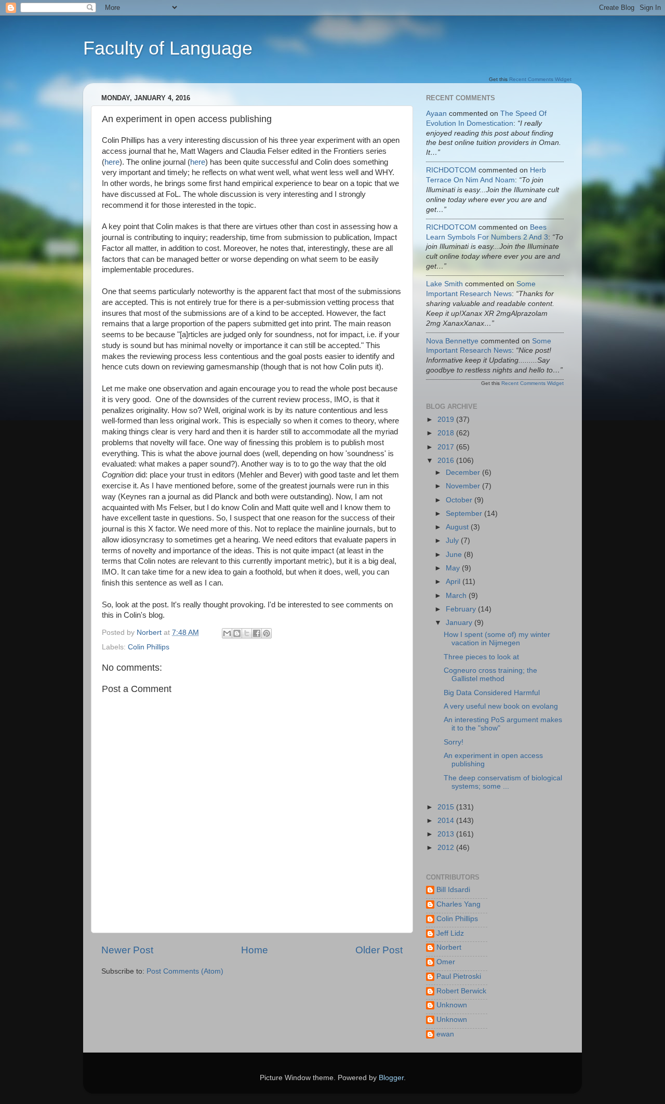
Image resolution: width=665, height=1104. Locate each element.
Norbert (448, 947)
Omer (445, 962)
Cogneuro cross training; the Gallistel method (490, 675)
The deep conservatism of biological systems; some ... (503, 782)
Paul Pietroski (458, 976)
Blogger (391, 1078)
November (464, 486)
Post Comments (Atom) (185, 971)
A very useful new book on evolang (501, 706)
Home (254, 950)
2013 (446, 834)
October (460, 500)
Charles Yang (458, 904)
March (457, 596)
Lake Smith (444, 284)
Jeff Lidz (450, 933)
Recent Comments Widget (540, 79)
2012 (446, 848)
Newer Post (127, 950)
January (460, 623)
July (453, 540)
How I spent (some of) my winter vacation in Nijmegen (497, 639)
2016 (446, 460)
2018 (446, 433)
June (455, 554)
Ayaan (436, 113)
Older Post (379, 950)
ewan (445, 1034)
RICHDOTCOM (452, 170)
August (458, 527)
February (462, 609)
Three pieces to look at (481, 657)
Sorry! (453, 742)
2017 (446, 447)
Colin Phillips (148, 647)
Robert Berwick (461, 991)
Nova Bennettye (452, 341)
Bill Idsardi (453, 890)
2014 (446, 820)
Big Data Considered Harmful (492, 693)
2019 (446, 419)
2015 (446, 807)
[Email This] (227, 633)
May (454, 568)
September (465, 513)
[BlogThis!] (237, 633)
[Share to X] (247, 633)
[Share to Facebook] (256, 633)
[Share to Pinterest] (266, 633)
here (111, 162)
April (454, 582)
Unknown (451, 1005)
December (464, 472)
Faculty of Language (167, 48)
